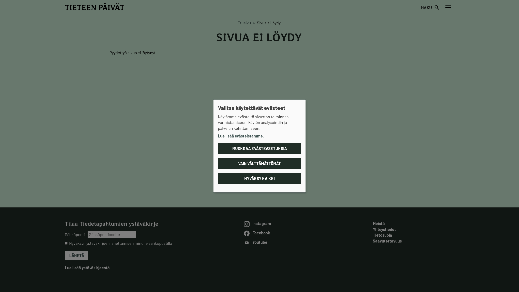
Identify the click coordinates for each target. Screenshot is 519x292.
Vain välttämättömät (259, 163)
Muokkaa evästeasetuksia (259, 148)
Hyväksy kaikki (259, 178)
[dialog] (259, 146)
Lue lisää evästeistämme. (241, 135)
